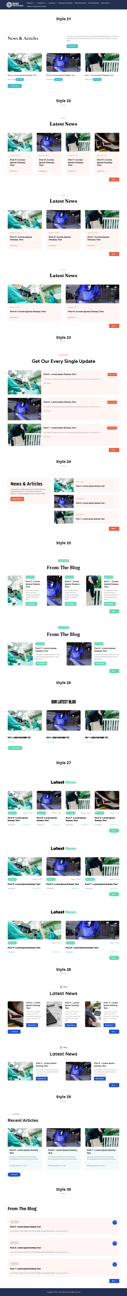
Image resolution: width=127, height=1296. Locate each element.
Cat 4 (59, 79)
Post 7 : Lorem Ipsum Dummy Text (99, 75)
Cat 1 (18, 79)
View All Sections (80, 3)
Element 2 (41, 3)
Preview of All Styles (66, 3)
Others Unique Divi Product (36, 6)
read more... (12, 742)
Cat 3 (95, 79)
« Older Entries (15, 86)
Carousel (52, 3)
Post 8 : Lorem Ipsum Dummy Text (60, 75)
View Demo (105, 3)
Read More (72, 46)
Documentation (93, 3)
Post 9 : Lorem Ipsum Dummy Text (22, 75)
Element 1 (30, 3)
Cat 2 (21, 79)
